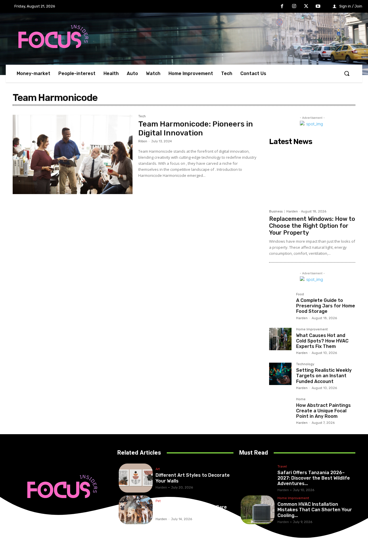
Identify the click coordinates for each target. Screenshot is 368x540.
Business (276, 211)
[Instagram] (294, 7)
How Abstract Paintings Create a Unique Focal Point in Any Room (323, 411)
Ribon (142, 141)
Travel (282, 466)
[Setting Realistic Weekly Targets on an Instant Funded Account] (280, 374)
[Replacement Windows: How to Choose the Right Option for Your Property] (312, 177)
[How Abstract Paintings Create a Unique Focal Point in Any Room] (280, 409)
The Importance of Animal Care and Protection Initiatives (191, 509)
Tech (142, 116)
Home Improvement (312, 329)
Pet (158, 501)
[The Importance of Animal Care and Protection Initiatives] (136, 509)
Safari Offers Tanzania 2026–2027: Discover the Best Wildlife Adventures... (313, 478)
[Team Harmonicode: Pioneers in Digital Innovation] (73, 154)
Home (301, 399)
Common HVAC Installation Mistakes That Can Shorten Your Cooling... (314, 509)
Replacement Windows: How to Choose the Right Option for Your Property (312, 225)
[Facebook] (282, 7)
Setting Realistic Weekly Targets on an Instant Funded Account (324, 375)
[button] (346, 73)
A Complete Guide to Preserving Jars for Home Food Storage (325, 306)
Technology (305, 364)
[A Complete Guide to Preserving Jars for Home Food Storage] (280, 304)
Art (158, 469)
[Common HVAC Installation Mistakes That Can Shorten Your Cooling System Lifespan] (258, 509)
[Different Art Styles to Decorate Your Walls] (136, 478)
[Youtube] (318, 7)
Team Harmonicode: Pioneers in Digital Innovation (195, 128)
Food (300, 294)
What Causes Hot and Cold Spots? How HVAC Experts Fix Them (322, 341)
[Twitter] (306, 7)
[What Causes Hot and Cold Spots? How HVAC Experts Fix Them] (280, 339)
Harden (292, 211)
